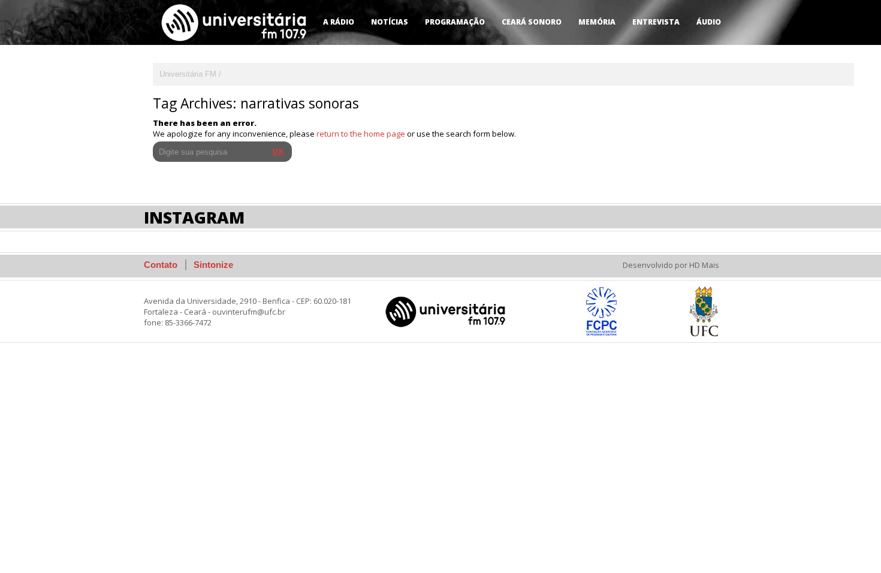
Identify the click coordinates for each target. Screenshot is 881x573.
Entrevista (656, 22)
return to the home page (360, 133)
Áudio (708, 22)
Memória (597, 22)
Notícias (389, 22)
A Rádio (338, 22)
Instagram (194, 217)
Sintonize (213, 265)
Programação (455, 22)
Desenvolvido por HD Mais (671, 265)
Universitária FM (187, 74)
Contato (160, 265)
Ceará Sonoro (532, 22)
